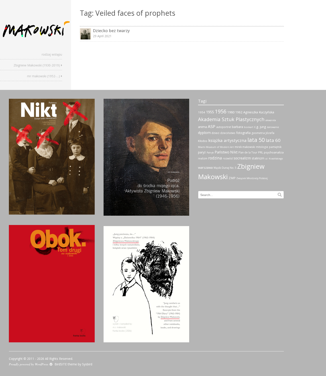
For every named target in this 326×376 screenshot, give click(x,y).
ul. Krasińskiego (274, 158)
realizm (202, 158)
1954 (201, 112)
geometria (258, 133)
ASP (211, 126)
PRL (260, 152)
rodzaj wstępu (52, 54)
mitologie (262, 147)
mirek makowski (245, 147)
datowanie (273, 127)
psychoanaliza (274, 152)
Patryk (210, 152)
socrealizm (242, 158)
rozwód (228, 158)
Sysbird (87, 364)
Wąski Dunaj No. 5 (225, 168)
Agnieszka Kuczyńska (258, 112)
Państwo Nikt (226, 152)
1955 (210, 112)
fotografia (243, 133)
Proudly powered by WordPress (28, 364)
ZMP (232, 178)
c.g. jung (260, 127)
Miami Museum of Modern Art (216, 147)
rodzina (215, 158)
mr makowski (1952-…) (43, 76)
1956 (220, 111)
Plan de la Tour (247, 152)
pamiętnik (275, 147)
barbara (237, 127)
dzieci (215, 133)
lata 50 (256, 139)
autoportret (223, 127)
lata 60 (273, 140)
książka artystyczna (227, 140)
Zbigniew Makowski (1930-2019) (37, 65)
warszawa (205, 167)
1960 (230, 112)
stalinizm (258, 158)
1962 (238, 112)
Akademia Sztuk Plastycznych (231, 119)
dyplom (204, 132)
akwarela (270, 120)
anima (202, 127)
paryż (202, 152)
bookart (248, 127)
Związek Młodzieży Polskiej (252, 178)
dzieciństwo (227, 133)
